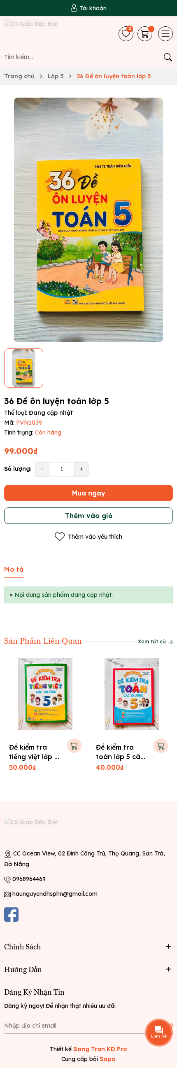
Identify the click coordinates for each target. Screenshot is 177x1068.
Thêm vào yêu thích (95, 536)
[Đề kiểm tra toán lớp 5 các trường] (132, 694)
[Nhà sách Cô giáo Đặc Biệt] (39, 829)
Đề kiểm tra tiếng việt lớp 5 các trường (33, 756)
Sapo (108, 1059)
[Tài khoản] (88, 8)
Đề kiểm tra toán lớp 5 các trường (120, 756)
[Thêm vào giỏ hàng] (74, 745)
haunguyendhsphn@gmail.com (55, 893)
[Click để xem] (88, 220)
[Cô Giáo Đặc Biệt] (45, 33)
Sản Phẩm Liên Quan (43, 640)
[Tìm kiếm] (168, 57)
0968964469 (29, 879)
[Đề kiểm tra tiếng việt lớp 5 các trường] (45, 694)
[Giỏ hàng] (145, 33)
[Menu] (165, 33)
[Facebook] (11, 914)
